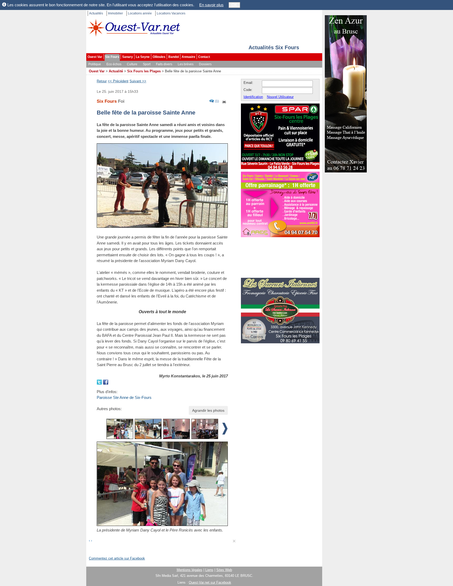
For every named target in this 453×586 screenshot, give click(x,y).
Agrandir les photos (208, 410)
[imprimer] (224, 101)
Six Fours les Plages (144, 71)
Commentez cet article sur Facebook (117, 558)
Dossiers (205, 64)
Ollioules (159, 57)
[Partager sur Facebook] (105, 381)
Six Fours (112, 57)
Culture (132, 64)
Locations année (140, 13)
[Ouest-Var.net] (133, 28)
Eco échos (113, 64)
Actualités (96, 13)
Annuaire (188, 57)
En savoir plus (211, 5)
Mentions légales (189, 570)
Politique (94, 64)
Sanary (127, 57)
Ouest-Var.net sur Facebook (210, 582)
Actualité (116, 71)
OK (234, 5)
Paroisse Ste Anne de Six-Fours (124, 397)
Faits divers (164, 64)
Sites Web (224, 570)
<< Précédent (118, 81)
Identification (253, 97)
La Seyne (143, 57)
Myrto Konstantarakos (179, 376)
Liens (209, 570)
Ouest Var (95, 57)
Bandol (173, 57)
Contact (204, 57)
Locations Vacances (171, 13)
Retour (102, 81)
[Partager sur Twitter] (100, 381)
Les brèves (185, 64)
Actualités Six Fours (274, 47)
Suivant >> (138, 81)
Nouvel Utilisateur (280, 97)
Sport (146, 64)
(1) (217, 101)
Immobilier (115, 13)
